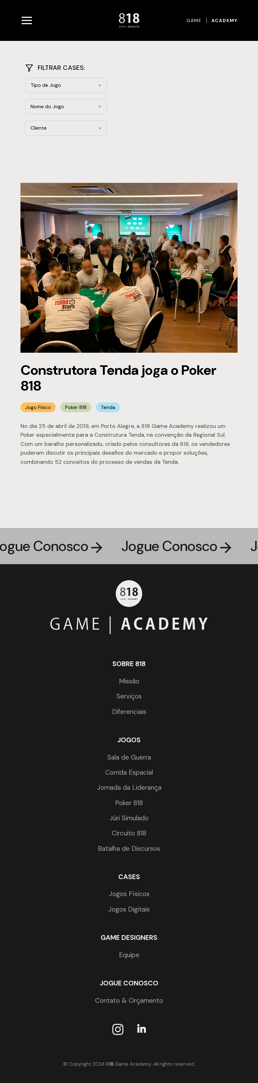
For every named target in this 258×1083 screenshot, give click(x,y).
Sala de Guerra (129, 757)
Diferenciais (129, 711)
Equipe (129, 955)
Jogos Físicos (129, 893)
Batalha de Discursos (129, 848)
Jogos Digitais (129, 909)
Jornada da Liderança (129, 787)
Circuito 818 (129, 833)
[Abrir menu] (26, 20)
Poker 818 (76, 407)
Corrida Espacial (129, 772)
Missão (129, 681)
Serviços (129, 696)
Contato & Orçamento (129, 1000)
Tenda (108, 407)
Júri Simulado (129, 818)
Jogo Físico (38, 407)
